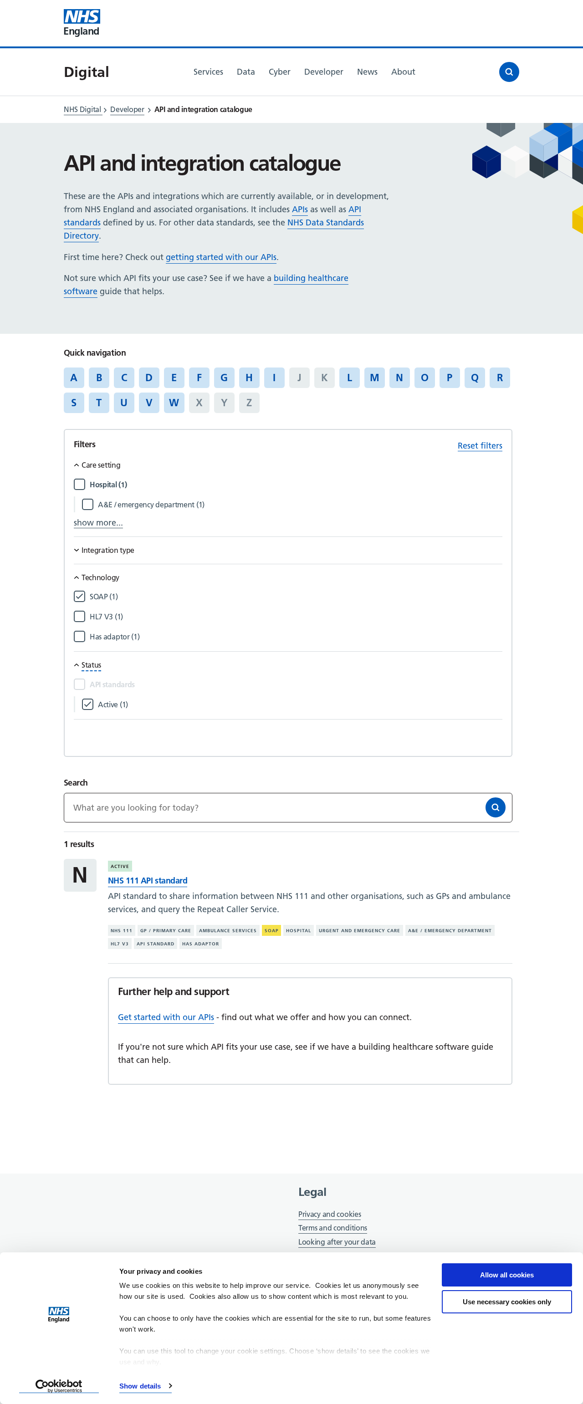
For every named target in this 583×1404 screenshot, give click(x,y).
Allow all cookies (507, 1275)
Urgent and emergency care (359, 931)
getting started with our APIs (221, 257)
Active (120, 866)
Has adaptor (200, 944)
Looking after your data (337, 1241)
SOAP (272, 931)
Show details (140, 1386)
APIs (300, 209)
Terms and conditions (332, 1227)
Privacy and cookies (329, 1214)
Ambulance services (228, 931)
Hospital (298, 931)
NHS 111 (122, 931)
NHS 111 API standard (147, 880)
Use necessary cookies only (507, 1302)
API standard (155, 944)
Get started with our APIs (166, 1017)
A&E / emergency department (450, 931)
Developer (127, 109)
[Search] (496, 807)
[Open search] (509, 72)
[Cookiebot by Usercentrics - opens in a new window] (59, 1386)
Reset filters (480, 445)
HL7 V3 (120, 944)
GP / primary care (165, 931)
